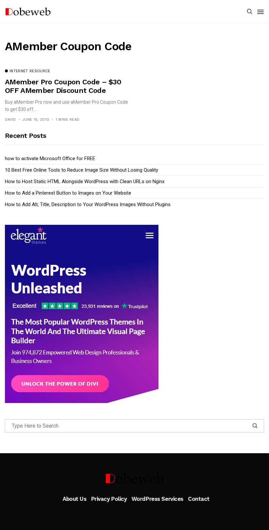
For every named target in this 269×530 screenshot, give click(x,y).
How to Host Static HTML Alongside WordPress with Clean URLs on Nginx (84, 181)
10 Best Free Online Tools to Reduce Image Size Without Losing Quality (81, 170)
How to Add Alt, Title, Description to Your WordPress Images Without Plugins (88, 204)
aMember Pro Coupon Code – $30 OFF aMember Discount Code (63, 86)
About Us (75, 499)
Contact (199, 499)
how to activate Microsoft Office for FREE (50, 158)
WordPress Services (157, 499)
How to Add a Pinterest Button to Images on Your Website (68, 193)
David (10, 119)
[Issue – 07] (134, 478)
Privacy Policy (109, 499)
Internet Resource (30, 71)
